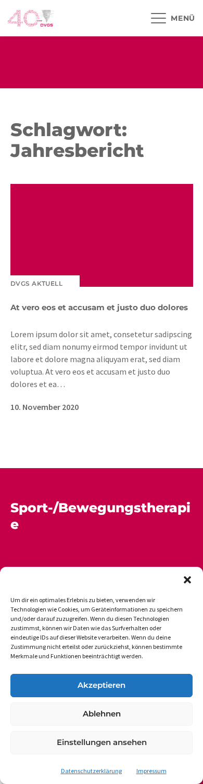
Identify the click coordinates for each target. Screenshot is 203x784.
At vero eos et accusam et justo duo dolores (99, 307)
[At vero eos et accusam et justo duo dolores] (101, 235)
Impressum (151, 771)
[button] (187, 580)
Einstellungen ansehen (102, 742)
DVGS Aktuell (36, 283)
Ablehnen (102, 714)
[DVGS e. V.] (31, 18)
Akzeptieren (101, 685)
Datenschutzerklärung (91, 771)
